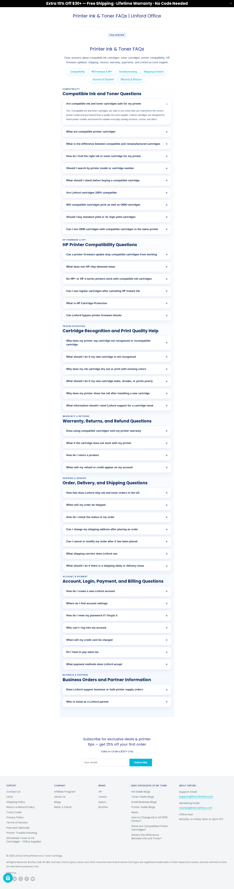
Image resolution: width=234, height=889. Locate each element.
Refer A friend (62, 807)
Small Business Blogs (144, 802)
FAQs (9, 797)
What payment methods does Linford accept (94, 664)
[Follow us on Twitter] (14, 879)
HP (100, 792)
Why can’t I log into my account (86, 627)
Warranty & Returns (131, 79)
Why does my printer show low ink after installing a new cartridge (108, 393)
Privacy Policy (15, 817)
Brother (103, 807)
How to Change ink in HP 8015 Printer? (149, 819)
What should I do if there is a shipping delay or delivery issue (105, 565)
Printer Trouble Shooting (21, 833)
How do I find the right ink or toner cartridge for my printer (103, 156)
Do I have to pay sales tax (82, 652)
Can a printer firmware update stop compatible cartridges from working (111, 254)
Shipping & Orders (154, 71)
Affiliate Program (64, 792)
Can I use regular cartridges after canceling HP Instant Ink (103, 291)
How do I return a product (82, 455)
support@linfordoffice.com (196, 796)
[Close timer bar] (231, 3)
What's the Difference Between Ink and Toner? (146, 836)
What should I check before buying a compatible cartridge (102, 180)
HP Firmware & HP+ (102, 71)
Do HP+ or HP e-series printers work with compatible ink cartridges (109, 278)
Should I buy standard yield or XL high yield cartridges (100, 216)
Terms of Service (17, 822)
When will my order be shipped (86, 504)
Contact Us (13, 792)
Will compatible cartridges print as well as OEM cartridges (103, 204)
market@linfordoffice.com (195, 808)
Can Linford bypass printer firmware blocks (93, 315)
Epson (102, 802)
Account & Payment (103, 79)
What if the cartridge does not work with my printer (98, 443)
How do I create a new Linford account (90, 591)
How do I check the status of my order (90, 517)
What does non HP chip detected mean (90, 266)
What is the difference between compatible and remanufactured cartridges (113, 143)
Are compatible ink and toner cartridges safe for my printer (103, 103)
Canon (103, 797)
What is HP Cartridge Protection (86, 303)
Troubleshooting (128, 71)
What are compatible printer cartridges (90, 131)
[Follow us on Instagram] (20, 879)
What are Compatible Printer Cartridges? (149, 827)
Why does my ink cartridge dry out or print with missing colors (106, 369)
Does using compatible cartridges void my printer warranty (103, 430)
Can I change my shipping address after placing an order (102, 529)
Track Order (14, 812)
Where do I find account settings (86, 603)
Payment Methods (17, 828)
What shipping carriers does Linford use (91, 553)
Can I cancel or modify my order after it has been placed (101, 541)
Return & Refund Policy (20, 807)
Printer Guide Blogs (143, 807)
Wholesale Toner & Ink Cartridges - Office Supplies (23, 839)
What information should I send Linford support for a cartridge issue (109, 405)
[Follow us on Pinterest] (27, 879)
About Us (59, 797)
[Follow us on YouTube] (33, 879)
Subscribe (140, 762)
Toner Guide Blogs (142, 797)
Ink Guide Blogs (140, 792)
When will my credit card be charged (89, 639)
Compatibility (77, 71)
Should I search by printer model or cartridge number (100, 168)
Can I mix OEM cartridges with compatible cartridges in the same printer (112, 229)
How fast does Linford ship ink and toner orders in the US (102, 492)
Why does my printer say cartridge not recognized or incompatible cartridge (108, 342)
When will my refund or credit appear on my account (99, 467)
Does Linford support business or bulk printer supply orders (104, 689)
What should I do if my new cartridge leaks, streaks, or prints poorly (109, 381)
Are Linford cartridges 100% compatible (91, 192)
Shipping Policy (15, 802)
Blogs (57, 802)
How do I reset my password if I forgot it (91, 615)
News (134, 812)
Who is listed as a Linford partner (87, 701)
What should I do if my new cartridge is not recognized (101, 356)
